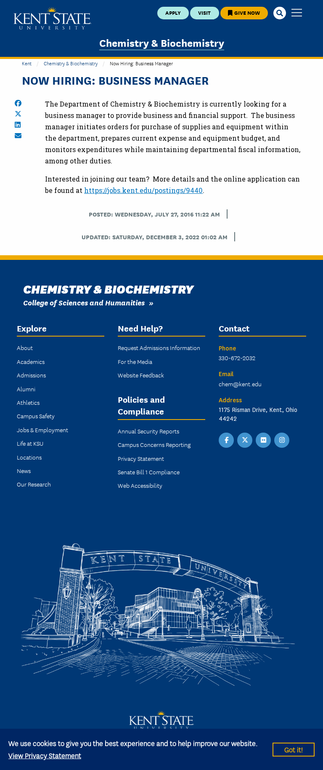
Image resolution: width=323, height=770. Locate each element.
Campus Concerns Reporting (154, 444)
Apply (173, 12)
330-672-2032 (237, 357)
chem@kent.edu (240, 383)
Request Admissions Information (159, 347)
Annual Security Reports (148, 431)
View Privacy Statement (44, 755)
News (24, 470)
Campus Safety (36, 415)
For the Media (135, 361)
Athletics (28, 402)
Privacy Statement (141, 458)
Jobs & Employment (42, 429)
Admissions (31, 375)
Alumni (26, 388)
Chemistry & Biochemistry (161, 42)
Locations (29, 457)
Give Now (246, 12)
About (25, 347)
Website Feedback (141, 375)
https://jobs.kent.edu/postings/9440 (143, 190)
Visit (204, 12)
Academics (31, 361)
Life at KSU (30, 443)
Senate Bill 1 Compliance (149, 471)
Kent (27, 63)
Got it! (293, 749)
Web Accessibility (140, 485)
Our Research (34, 484)
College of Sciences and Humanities (84, 302)
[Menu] (296, 13)
